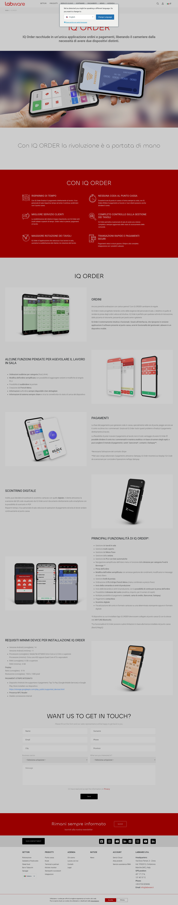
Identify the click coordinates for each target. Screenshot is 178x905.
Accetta (110, 900)
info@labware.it (147, 887)
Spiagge (25, 871)
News (92, 858)
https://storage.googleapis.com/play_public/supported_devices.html (36, 689)
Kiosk (47, 861)
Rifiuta (122, 900)
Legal (69, 868)
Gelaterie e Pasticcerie (30, 861)
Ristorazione (26, 858)
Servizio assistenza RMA (122, 864)
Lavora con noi (73, 861)
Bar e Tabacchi (27, 868)
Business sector (28, 755)
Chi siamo (71, 858)
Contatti (70, 864)
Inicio (7, 10)
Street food (26, 864)
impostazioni (95, 901)
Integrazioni (49, 874)
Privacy (107, 789)
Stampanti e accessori (53, 871)
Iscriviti (120, 824)
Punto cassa (49, 858)
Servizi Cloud (117, 858)
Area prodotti (117, 861)
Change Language (105, 17)
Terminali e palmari (52, 864)
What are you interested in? (101, 755)
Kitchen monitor (50, 868)
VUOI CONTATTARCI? (33, 841)
